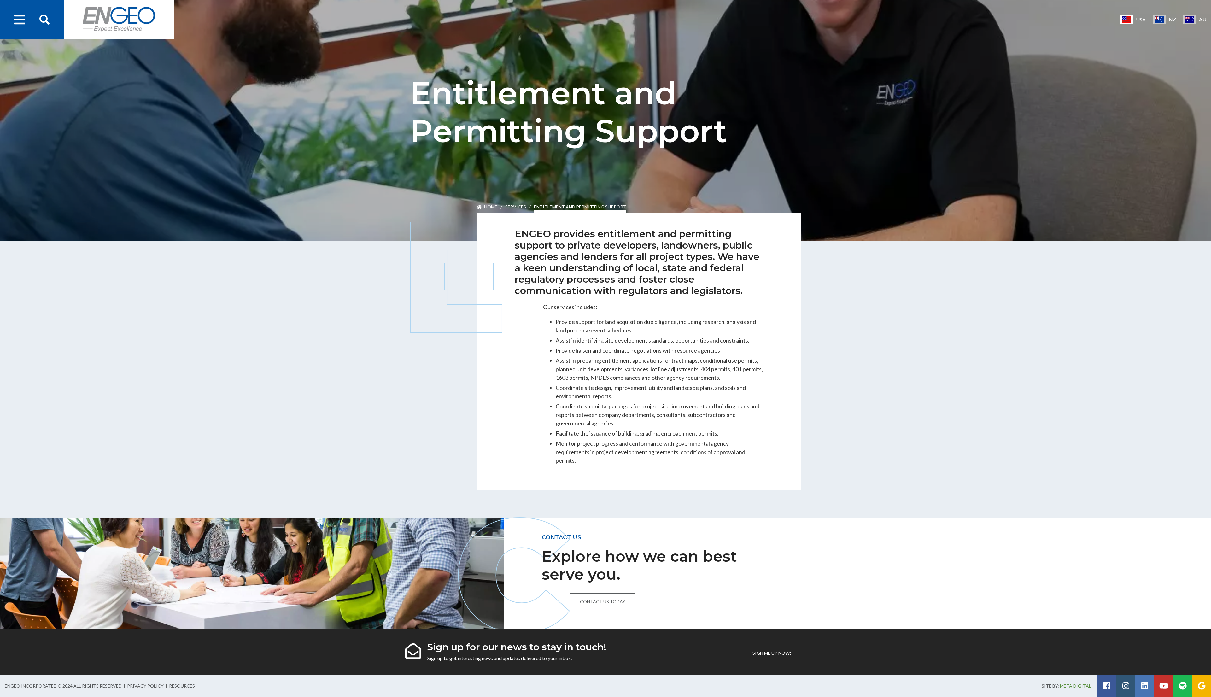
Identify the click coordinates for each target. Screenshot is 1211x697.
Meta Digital (1075, 685)
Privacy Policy (145, 685)
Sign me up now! (771, 653)
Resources (182, 685)
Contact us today (602, 601)
